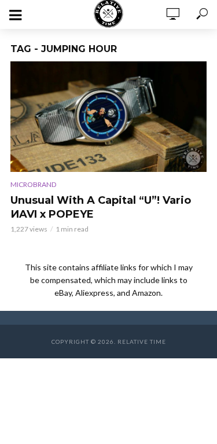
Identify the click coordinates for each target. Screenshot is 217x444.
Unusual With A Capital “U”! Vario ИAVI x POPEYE (100, 207)
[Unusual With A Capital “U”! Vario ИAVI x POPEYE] (108, 116)
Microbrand (33, 184)
